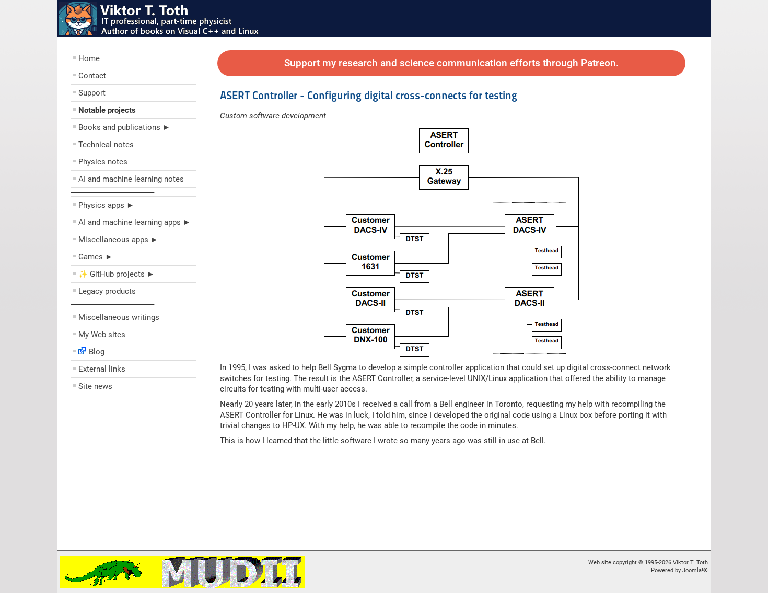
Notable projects (107, 110)
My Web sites (101, 334)
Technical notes (106, 144)
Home (89, 58)
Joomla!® (695, 570)
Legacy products (107, 291)
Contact (92, 75)
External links (101, 369)
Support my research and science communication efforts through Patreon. (451, 63)
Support (92, 93)
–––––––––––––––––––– (112, 192)
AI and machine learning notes (131, 179)
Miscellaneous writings (118, 317)
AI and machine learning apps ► (134, 222)
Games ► (95, 257)
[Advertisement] (133, 475)
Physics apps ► (106, 205)
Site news (95, 386)
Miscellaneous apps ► (118, 239)
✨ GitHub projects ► (116, 274)
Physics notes (102, 162)
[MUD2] (182, 586)
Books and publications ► (124, 127)
